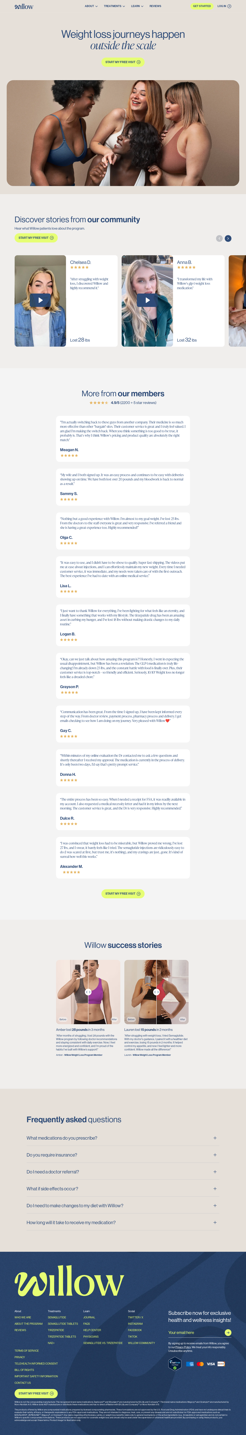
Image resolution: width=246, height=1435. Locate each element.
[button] (91, 6)
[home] (45, 6)
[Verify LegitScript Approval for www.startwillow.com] (174, 1363)
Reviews (155, 6)
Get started (202, 6)
